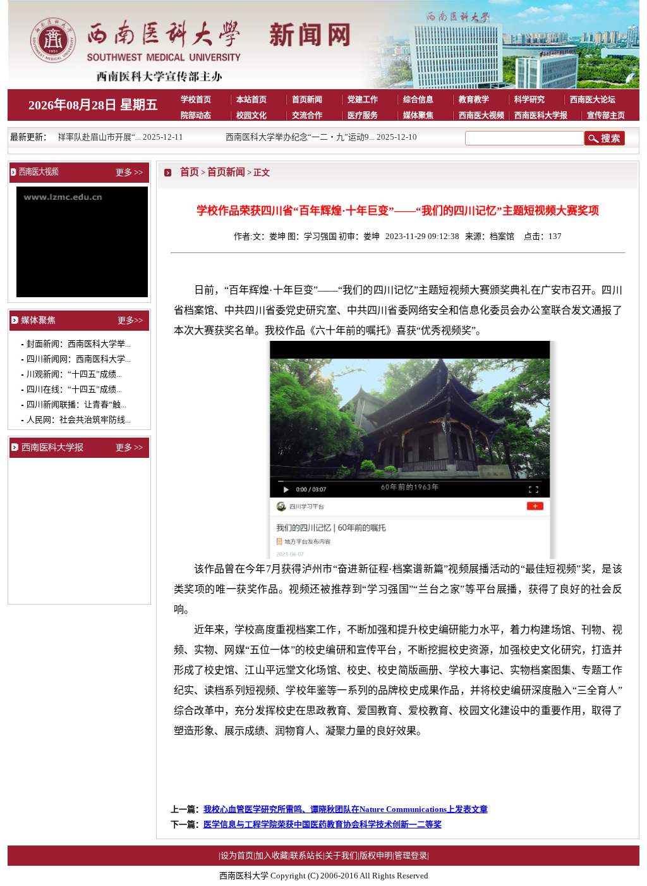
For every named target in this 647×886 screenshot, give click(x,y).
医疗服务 (363, 115)
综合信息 (418, 99)
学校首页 (196, 99)
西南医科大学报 (540, 115)
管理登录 (410, 855)
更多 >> (129, 172)
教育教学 (474, 99)
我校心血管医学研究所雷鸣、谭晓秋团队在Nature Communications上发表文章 (345, 809)
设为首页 (237, 855)
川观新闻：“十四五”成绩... (74, 374)
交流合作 (307, 115)
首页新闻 (307, 99)
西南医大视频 (481, 115)
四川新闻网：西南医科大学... (79, 359)
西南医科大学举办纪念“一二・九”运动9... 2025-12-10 (300, 137)
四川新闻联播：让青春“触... (76, 404)
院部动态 (196, 115)
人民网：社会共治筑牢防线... (79, 419)
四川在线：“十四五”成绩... (74, 389)
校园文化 (251, 115)
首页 (189, 171)
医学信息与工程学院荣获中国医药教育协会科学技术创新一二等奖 (322, 824)
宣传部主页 (606, 115)
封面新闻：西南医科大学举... (79, 343)
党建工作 (363, 99)
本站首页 (251, 99)
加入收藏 (271, 855)
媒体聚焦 (418, 115)
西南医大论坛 (592, 99)
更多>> (130, 320)
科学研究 (529, 99)
